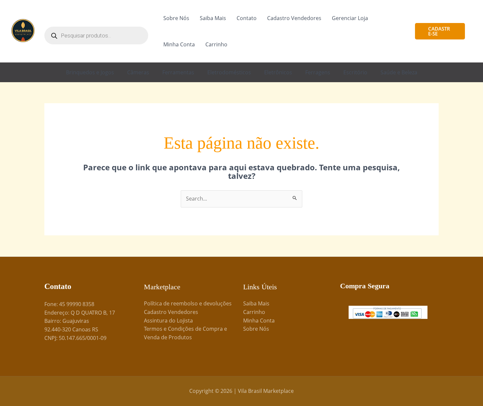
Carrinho (216, 44)
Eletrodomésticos (229, 72)
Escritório (355, 72)
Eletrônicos (278, 72)
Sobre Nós (176, 18)
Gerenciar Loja (350, 18)
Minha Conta (179, 44)
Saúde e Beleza (398, 72)
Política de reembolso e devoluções (188, 303)
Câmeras (138, 72)
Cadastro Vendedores (294, 18)
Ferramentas (178, 72)
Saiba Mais (213, 18)
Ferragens (317, 72)
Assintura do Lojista (168, 320)
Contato (247, 18)
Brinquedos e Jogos (90, 72)
